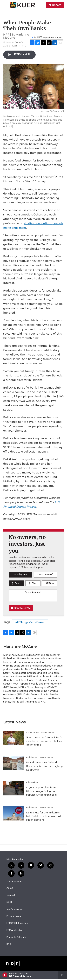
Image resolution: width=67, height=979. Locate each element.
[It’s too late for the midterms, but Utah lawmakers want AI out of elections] (13, 813)
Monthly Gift (20, 574)
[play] (5, 975)
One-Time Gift (46, 574)
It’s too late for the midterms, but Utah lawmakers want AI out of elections (43, 816)
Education (32, 782)
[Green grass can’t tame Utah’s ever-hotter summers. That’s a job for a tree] (13, 738)
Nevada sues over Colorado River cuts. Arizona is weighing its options (44, 766)
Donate (56, 4)
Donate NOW (21, 608)
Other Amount (33, 592)
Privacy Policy (14, 916)
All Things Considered (30, 622)
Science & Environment (40, 732)
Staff (9, 902)
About (10, 888)
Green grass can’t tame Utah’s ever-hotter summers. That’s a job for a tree (44, 741)
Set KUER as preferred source (47, 37)
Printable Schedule (16, 937)
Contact (11, 895)
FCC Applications (15, 930)
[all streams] (62, 975)
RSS (9, 944)
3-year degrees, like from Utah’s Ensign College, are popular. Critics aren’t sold (41, 791)
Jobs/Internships (15, 909)
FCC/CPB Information (17, 923)
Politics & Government (39, 757)
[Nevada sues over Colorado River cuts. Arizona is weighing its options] (13, 763)
